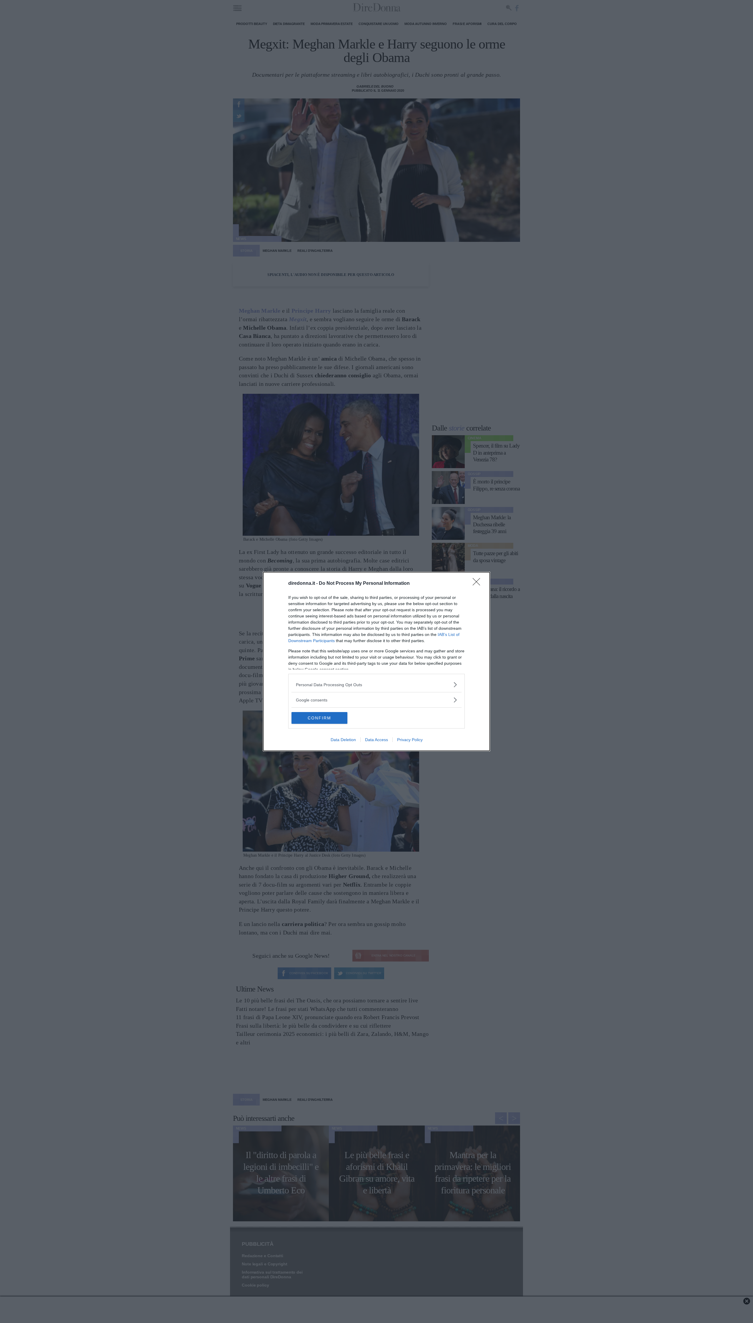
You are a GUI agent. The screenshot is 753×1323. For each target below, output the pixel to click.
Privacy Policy (410, 739)
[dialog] (376, 661)
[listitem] (376, 684)
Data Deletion (343, 739)
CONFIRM (319, 718)
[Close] (478, 583)
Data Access (376, 739)
